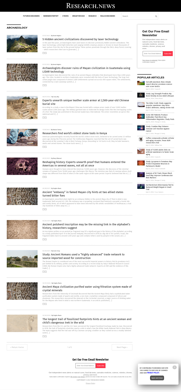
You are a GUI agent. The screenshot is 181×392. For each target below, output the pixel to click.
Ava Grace (158, 110)
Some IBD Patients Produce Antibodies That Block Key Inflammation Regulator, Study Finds (160, 117)
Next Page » (122, 347)
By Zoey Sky (55, 97)
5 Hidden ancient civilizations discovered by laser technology (80, 39)
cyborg (65, 16)
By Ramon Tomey (56, 129)
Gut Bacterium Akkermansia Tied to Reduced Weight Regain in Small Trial (159, 187)
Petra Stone (159, 98)
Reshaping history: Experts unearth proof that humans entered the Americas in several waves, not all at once (83, 163)
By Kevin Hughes (56, 35)
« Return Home (17, 347)
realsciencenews (107, 16)
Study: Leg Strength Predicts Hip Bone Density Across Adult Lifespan (160, 95)
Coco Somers (159, 192)
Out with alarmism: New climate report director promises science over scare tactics (159, 84)
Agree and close (157, 378)
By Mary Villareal (56, 158)
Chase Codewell (160, 169)
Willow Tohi (158, 145)
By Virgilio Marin (56, 188)
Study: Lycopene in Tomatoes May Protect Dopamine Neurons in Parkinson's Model (159, 164)
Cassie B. (157, 89)
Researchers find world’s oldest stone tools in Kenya (74, 133)
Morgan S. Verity (160, 122)
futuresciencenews (31, 16)
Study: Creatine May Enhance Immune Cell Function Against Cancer (157, 128)
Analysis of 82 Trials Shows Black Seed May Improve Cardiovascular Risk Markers (159, 175)
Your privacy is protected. (150, 60)
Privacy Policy (90, 383)
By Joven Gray (55, 251)
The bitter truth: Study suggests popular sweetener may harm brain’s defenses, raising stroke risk (160, 105)
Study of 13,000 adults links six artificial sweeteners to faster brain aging (160, 152)
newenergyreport (50, 16)
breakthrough (78, 16)
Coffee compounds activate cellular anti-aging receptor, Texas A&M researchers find (160, 140)
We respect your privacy (77, 376)
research (93, 16)
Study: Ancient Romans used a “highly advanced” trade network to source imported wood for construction (83, 256)
